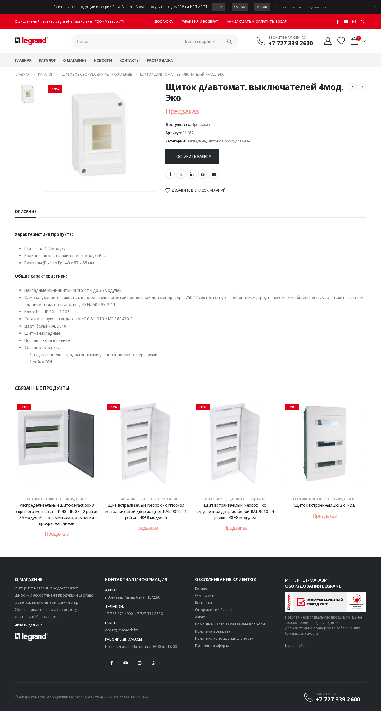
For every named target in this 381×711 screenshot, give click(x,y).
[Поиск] (229, 41)
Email (213, 174)
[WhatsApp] (362, 21)
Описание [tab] (25, 211)
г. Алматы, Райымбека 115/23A (132, 597)
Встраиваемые (36, 499)
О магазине (74, 60)
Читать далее (60, 485)
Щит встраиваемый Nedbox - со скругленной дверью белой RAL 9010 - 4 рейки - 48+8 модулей (235, 511)
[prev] (353, 87)
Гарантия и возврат (200, 21)
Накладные (196, 141)
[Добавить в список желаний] (89, 410)
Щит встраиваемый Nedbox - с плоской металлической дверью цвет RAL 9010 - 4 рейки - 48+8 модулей (145, 511)
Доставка (163, 21)
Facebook (170, 174)
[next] (362, 87)
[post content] (56, 446)
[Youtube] (346, 21)
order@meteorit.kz (121, 630)
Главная (23, 60)
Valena (239, 7)
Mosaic (262, 7)
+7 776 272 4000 (119, 613)
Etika (219, 7)
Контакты (129, 60)
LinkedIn (192, 174)
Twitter (181, 174)
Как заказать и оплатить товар (257, 21)
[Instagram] (354, 21)
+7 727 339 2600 (149, 613)
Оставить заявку (193, 156)
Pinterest (202, 174)
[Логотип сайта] (31, 41)
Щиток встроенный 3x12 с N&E (324, 505)
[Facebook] (338, 21)
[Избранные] (341, 41)
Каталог (47, 60)
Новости (103, 60)
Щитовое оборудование (229, 141)
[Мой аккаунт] (327, 41)
